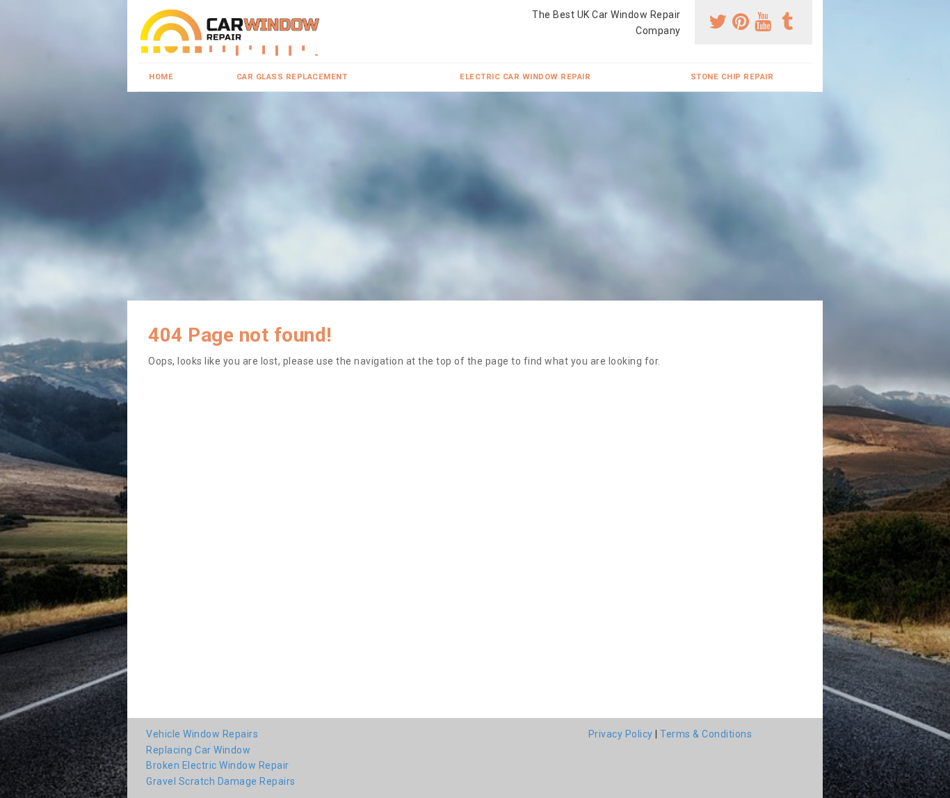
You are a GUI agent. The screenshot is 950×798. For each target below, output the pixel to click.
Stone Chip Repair (732, 76)
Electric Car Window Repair (525, 76)
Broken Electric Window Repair (217, 765)
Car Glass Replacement (292, 76)
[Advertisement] (475, 196)
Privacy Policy (620, 734)
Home (161, 76)
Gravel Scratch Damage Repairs (221, 781)
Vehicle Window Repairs (202, 734)
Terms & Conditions (706, 734)
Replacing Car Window (198, 750)
